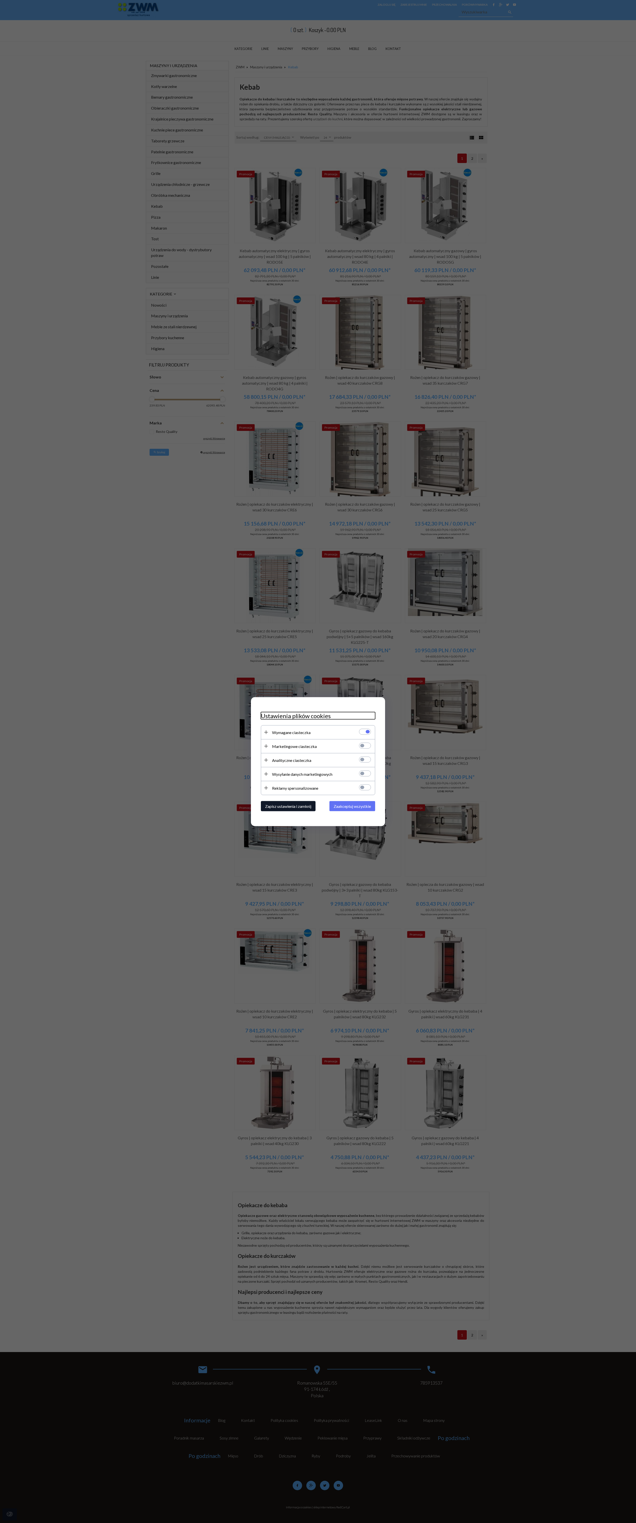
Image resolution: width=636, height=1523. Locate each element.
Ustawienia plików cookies (296, 715)
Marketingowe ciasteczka (294, 746)
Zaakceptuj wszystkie (352, 806)
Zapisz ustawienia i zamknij (288, 806)
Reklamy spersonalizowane (295, 787)
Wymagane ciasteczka (291, 732)
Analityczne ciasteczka (291, 760)
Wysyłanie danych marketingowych (302, 774)
